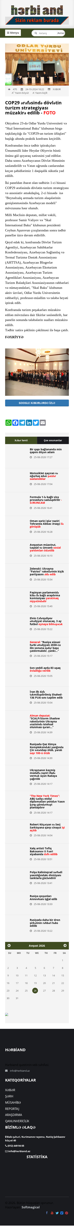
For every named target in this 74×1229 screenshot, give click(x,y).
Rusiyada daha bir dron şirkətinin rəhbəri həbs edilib (45, 923)
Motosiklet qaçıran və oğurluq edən (44, 476)
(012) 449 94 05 (15, 1145)
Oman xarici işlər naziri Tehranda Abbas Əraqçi (47, 524)
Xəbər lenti (21, 440)
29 (62, 990)
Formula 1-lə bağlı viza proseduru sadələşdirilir (46, 500)
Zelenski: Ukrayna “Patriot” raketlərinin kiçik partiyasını (47, 571)
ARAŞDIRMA (13, 1115)
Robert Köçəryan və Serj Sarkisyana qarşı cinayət (47, 827)
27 (44, 990)
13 (44, 975)
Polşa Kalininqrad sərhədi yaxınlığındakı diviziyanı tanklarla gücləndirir (46, 875)
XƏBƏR (10, 1090)
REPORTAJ (12, 1109)
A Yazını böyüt (20, 92)
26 (35, 990)
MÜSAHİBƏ (13, 1102)
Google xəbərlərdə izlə (37, 403)
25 (26, 990)
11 (26, 975)
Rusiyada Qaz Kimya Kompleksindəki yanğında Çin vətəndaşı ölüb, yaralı (46, 748)
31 (17, 998)
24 (17, 990)
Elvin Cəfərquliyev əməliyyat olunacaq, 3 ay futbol (46, 621)
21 (53, 983)
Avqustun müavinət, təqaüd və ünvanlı (45, 547)
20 (44, 983)
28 (53, 990)
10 (17, 975)
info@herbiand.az (20, 1070)
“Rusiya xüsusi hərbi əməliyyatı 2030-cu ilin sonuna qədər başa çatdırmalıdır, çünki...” (45, 646)
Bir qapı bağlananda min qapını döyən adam (46, 450)
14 (53, 975)
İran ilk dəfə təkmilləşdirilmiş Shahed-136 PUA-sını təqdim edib (46, 694)
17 (17, 983)
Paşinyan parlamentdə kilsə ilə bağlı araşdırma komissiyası (45, 597)
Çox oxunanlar (53, 440)
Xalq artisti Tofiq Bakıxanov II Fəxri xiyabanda (43, 851)
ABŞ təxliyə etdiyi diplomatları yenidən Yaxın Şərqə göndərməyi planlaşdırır (47, 801)
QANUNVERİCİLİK (17, 1121)
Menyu (14, 32)
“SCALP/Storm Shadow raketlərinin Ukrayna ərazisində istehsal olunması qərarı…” (45, 721)
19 (35, 983)
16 (8, 983)
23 (8, 990)
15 (62, 975)
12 (35, 975)
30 (8, 998)
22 (62, 983)
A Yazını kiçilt (40, 92)
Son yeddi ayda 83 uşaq (45, 669)
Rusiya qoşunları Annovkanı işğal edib (43, 897)
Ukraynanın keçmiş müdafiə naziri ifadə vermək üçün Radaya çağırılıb (43, 774)
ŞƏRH (9, 1096)
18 (26, 983)
